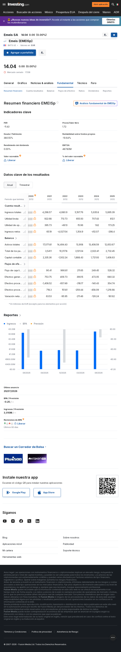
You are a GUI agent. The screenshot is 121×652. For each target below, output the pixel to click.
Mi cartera (8, 550)
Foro (93, 83)
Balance (50, 91)
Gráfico (22, 83)
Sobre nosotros (71, 537)
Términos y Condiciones (15, 632)
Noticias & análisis (42, 83)
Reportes (107, 91)
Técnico (82, 83)
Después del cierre (88, 12)
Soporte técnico (71, 550)
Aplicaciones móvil (12, 544)
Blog (5, 537)
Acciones (8, 12)
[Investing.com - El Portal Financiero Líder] (18, 4)
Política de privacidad (42, 632)
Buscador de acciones (29, 12)
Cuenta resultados (34, 91)
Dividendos (93, 91)
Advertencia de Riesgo (67, 632)
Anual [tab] (10, 185)
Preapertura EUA (65, 12)
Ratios (82, 91)
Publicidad (68, 544)
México (49, 12)
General (9, 83)
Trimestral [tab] (24, 185)
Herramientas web (12, 557)
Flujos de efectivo (66, 91)
